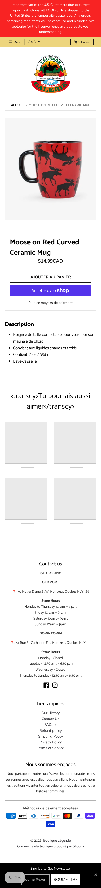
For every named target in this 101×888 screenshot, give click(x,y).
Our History (50, 712)
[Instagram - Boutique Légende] (55, 685)
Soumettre (65, 879)
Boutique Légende (57, 841)
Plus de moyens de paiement (50, 302)
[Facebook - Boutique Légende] (46, 685)
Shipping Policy (50, 736)
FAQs (48, 724)
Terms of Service (50, 748)
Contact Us (50, 718)
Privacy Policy (50, 742)
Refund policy (50, 730)
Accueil (17, 105)
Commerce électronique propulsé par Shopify (50, 846)
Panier (84, 42)
